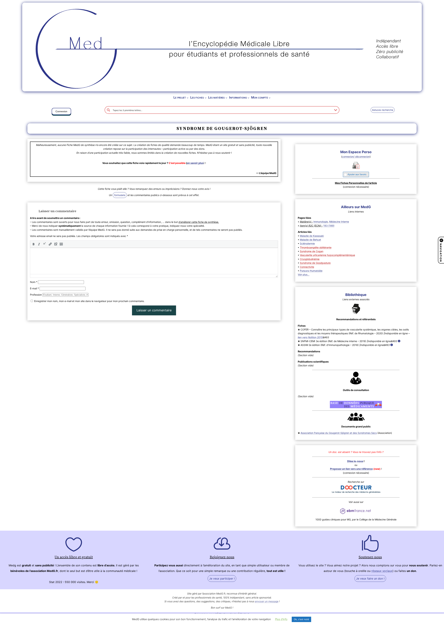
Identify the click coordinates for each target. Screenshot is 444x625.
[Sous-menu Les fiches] (206, 98)
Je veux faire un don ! (370, 578)
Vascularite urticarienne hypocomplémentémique (327, 255)
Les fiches (197, 97)
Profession (36, 294)
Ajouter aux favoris (357, 174)
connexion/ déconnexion (356, 156)
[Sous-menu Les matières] (226, 98)
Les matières (216, 97)
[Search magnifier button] (108, 110)
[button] (61, 112)
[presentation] (33, 244)
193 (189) (328, 225)
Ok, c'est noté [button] (301, 619)
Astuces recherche (382, 109)
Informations (238, 97)
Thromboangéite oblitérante (315, 247)
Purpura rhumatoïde (311, 270)
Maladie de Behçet (310, 239)
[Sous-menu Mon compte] (270, 98)
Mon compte (259, 97)
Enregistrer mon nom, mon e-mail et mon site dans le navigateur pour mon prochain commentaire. (89, 301)
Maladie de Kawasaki (312, 235)
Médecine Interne (339, 221)
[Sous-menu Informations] (248, 98)
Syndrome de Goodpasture (315, 262)
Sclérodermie (307, 243)
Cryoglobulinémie (309, 259)
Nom (33, 281)
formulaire (119, 195)
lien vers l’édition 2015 (310, 337)
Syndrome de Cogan (311, 251)
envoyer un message (266, 601)
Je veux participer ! (222, 578)
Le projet (179, 97)
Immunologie (320, 221)
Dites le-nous (355, 461)
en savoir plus (195, 162)
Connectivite (307, 266)
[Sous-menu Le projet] (188, 98)
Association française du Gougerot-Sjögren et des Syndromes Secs (339, 432)
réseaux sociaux (381, 571)
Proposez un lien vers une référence (351, 468)
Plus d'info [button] (281, 619)
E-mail (34, 288)
